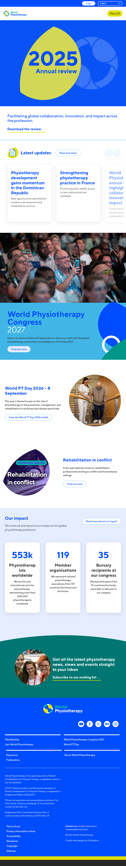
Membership (12, 739)
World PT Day (71, 744)
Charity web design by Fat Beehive (82, 840)
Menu (113, 13)
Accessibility (13, 836)
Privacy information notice (20, 831)
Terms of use (13, 826)
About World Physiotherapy (79, 755)
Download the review (24, 129)
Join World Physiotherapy (19, 744)
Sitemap (11, 850)
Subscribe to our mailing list (74, 677)
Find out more (19, 349)
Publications (13, 759)
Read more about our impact (101, 521)
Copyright (12, 845)
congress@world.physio (76, 829)
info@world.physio (87, 826)
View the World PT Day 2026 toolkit (28, 417)
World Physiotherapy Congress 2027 (84, 739)
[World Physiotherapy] (15, 13)
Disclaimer (12, 841)
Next (117, 153)
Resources (12, 755)
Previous (109, 153)
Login (88, 3)
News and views (68, 152)
